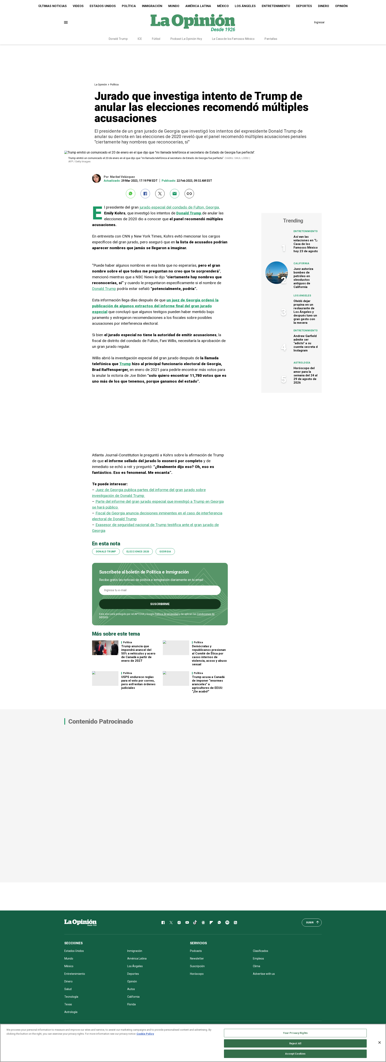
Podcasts (196, 950)
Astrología (302, 362)
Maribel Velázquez (122, 176)
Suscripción (197, 966)
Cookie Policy (145, 1033)
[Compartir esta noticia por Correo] (174, 193)
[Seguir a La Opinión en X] (171, 923)
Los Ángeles (245, 6)
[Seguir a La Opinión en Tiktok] (195, 923)
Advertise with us (264, 973)
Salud (68, 989)
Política (129, 6)
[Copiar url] (189, 193)
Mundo (173, 6)
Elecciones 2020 (137, 551)
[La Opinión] (193, 22)
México (223, 6)
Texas (68, 1004)
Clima (256, 966)
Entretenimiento (276, 6)
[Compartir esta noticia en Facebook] (145, 193)
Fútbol (156, 38)
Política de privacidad (167, 614)
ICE (140, 38)
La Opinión (100, 84)
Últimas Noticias (52, 6)
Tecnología (71, 996)
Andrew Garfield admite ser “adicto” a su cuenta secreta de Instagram (306, 343)
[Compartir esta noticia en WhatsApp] (130, 193)
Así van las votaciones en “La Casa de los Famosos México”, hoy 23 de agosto (306, 244)
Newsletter (197, 958)
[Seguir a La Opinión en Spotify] (227, 923)
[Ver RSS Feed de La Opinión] (235, 923)
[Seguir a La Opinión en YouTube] (187, 923)
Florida (131, 1004)
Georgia (165, 551)
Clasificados (260, 950)
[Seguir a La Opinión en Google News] (203, 923)
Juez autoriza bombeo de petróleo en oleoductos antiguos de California (303, 278)
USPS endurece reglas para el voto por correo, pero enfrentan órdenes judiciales (138, 682)
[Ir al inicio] (80, 923)
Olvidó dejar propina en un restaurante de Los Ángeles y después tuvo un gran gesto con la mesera (305, 312)
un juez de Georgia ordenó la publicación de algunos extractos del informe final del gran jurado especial (155, 306)
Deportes (304, 6)
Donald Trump (118, 38)
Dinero (323, 6)
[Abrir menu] (65, 22)
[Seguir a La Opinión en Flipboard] (211, 923)
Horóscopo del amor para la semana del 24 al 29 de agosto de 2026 (305, 375)
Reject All (295, 1043)
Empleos (258, 958)
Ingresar (319, 22)
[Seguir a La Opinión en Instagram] (179, 923)
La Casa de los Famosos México (233, 38)
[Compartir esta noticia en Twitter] (160, 193)
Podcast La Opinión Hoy (186, 38)
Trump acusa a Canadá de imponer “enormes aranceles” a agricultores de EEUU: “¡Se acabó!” (208, 684)
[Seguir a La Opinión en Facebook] (163, 923)
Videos (78, 6)
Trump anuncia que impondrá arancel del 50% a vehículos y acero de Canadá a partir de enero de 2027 (138, 653)
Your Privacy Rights (295, 1032)
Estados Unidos (103, 6)
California (301, 263)
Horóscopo (197, 973)
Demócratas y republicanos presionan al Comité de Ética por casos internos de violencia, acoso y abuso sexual (209, 655)
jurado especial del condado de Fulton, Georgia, (180, 207)
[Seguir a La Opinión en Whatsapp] (219, 923)
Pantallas (271, 38)
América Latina (198, 6)
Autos (131, 989)
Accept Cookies (295, 1053)
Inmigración (152, 6)
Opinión (341, 6)
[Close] (379, 1042)
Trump (125, 364)
